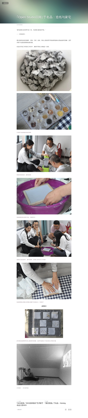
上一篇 (19, 401)
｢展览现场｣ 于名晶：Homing (55, 403)
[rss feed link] (70, 409)
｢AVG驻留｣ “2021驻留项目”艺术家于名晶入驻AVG (30, 404)
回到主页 (6, 3)
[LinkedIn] (65, 409)
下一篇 (46, 401)
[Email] (69, 409)
